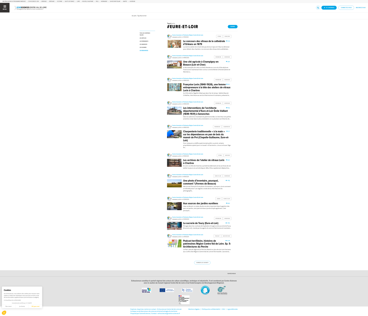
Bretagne (51, 1)
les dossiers (143, 47)
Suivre (232, 27)
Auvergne (132, 1)
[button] (4, 312)
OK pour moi (35, 306)
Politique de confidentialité (211, 309)
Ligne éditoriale (232, 309)
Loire (78, 1)
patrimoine (218, 57)
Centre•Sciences (144, 313)
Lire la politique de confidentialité (12, 300)
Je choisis (22, 306)
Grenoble (44, 1)
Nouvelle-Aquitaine (87, 1)
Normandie (104, 1)
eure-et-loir (218, 176)
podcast (217, 236)
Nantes (125, 1)
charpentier (226, 126)
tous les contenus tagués (145, 34)
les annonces (143, 44)
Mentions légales (194, 309)
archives (227, 155)
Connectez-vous (346, 8)
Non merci (8, 306)
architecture (226, 236)
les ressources (144, 50)
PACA (97, 1)
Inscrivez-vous (361, 8)
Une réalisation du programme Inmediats (14, 1)
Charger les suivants (202, 262)
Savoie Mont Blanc (115, 1)
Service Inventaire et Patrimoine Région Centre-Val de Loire (187, 35)
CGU (223, 309)
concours (227, 36)
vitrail (219, 36)
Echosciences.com (33, 1)
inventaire (227, 57)
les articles (143, 38)
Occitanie (59, 1)
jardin (218, 198)
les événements (144, 41)
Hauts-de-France (69, 1)
